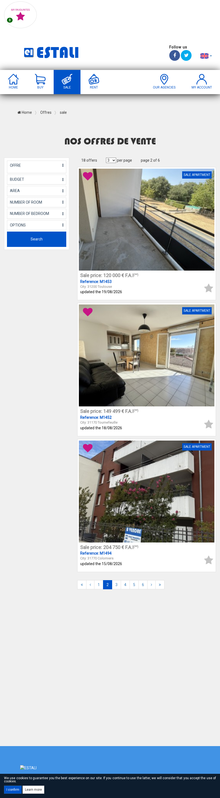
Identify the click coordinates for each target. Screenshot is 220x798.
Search (37, 239)
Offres (45, 112)
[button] (206, 56)
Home (26, 112)
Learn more (33, 790)
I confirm (12, 790)
